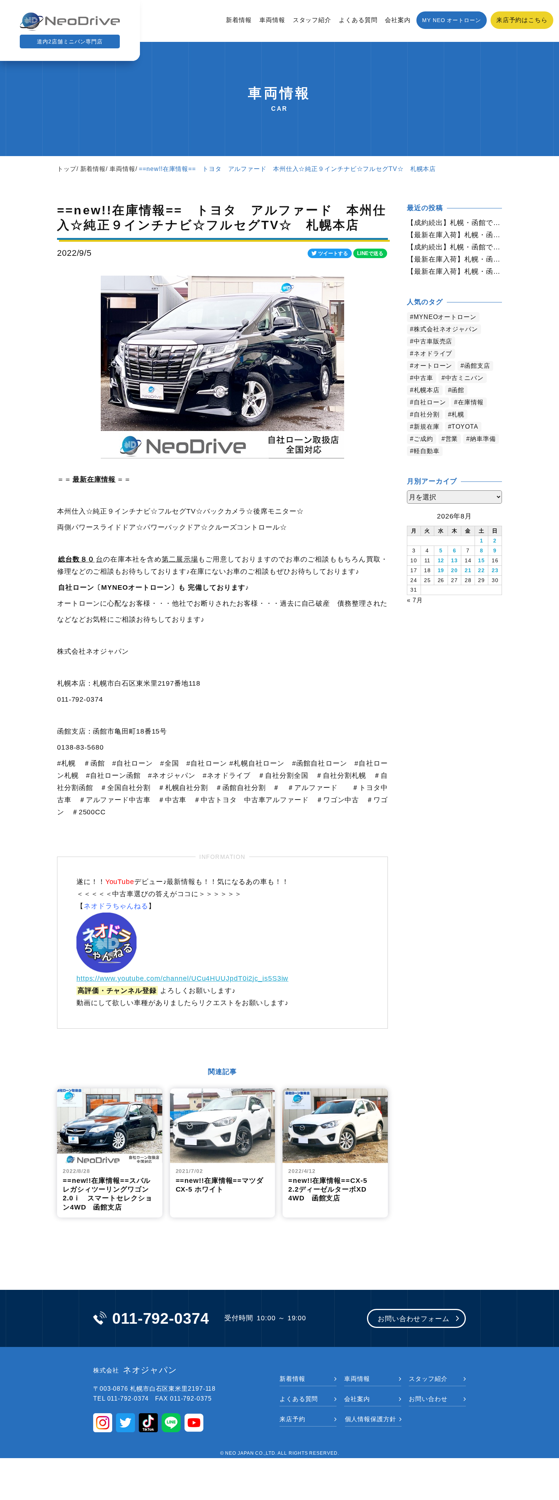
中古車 (423, 378)
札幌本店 (427, 390)
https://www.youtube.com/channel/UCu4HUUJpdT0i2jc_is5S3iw (182, 978)
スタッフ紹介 (312, 20)
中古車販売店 (433, 341)
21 (468, 570)
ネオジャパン (135, 1370)
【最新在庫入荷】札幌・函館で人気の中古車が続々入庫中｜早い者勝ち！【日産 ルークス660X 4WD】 (454, 235)
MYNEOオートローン (445, 317)
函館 (457, 390)
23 (495, 570)
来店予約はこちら (522, 20)
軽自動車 (427, 451)
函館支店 (477, 365)
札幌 (457, 414)
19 (441, 570)
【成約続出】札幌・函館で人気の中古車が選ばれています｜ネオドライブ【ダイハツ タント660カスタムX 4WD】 (454, 247)
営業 (451, 439)
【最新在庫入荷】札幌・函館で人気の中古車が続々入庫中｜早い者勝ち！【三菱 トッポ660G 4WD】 (454, 259)
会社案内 (398, 20)
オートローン (433, 365)
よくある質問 (358, 20)
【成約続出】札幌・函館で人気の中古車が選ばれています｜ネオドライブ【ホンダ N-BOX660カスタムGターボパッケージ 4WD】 (454, 223)
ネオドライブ (433, 353)
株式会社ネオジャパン (446, 329)
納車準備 (483, 439)
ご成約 (423, 439)
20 (454, 570)
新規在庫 (427, 426)
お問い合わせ (428, 1399)
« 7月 (415, 600)
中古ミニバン (464, 378)
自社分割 (427, 414)
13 (454, 560)
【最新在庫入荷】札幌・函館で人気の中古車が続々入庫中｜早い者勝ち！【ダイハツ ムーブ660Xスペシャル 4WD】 (454, 271)
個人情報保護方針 (370, 1419)
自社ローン (430, 402)
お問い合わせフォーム (413, 1319)
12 (441, 560)
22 (481, 570)
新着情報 (239, 20)
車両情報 (272, 20)
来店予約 (292, 1419)
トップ (66, 169)
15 (481, 560)
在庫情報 (471, 402)
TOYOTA (464, 426)
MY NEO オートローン (451, 20)
